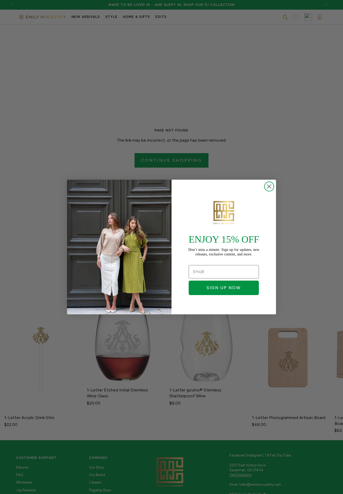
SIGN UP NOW (224, 288)
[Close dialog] (269, 186)
